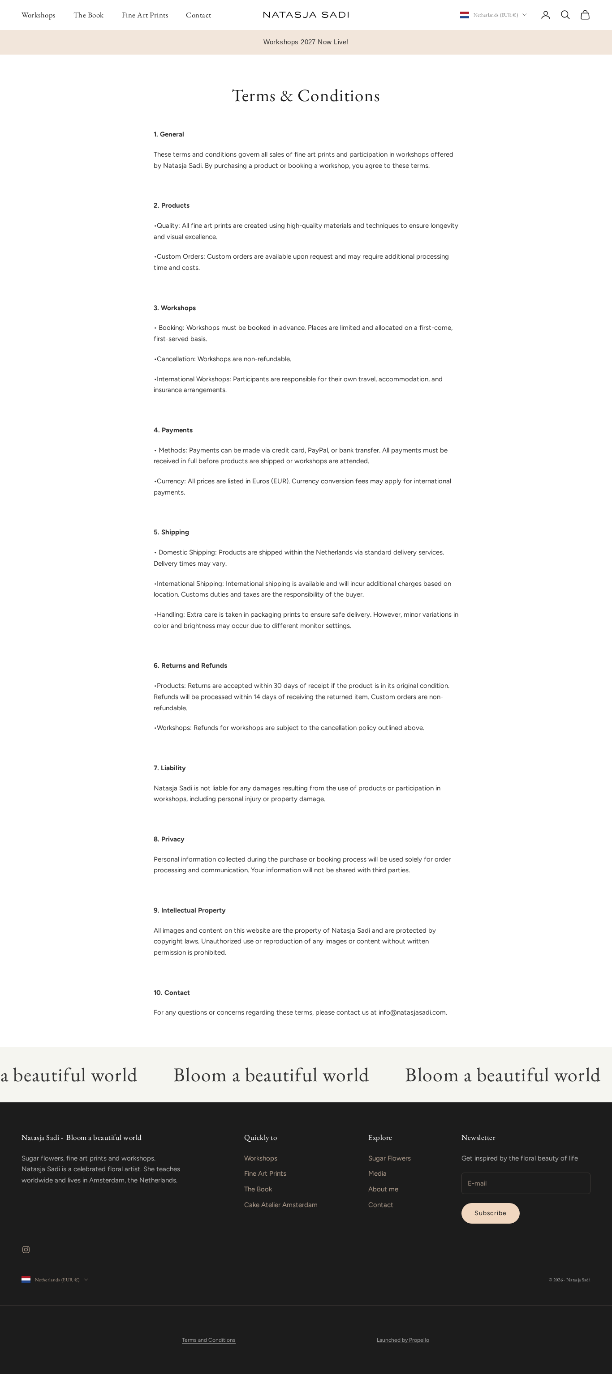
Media (377, 1173)
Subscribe (490, 1213)
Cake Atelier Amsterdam (281, 1205)
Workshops (39, 15)
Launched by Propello (403, 1340)
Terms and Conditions (209, 1340)
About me (383, 1189)
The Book (88, 15)
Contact (198, 15)
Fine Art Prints (145, 15)
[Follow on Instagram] (26, 1249)
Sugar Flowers (389, 1158)
